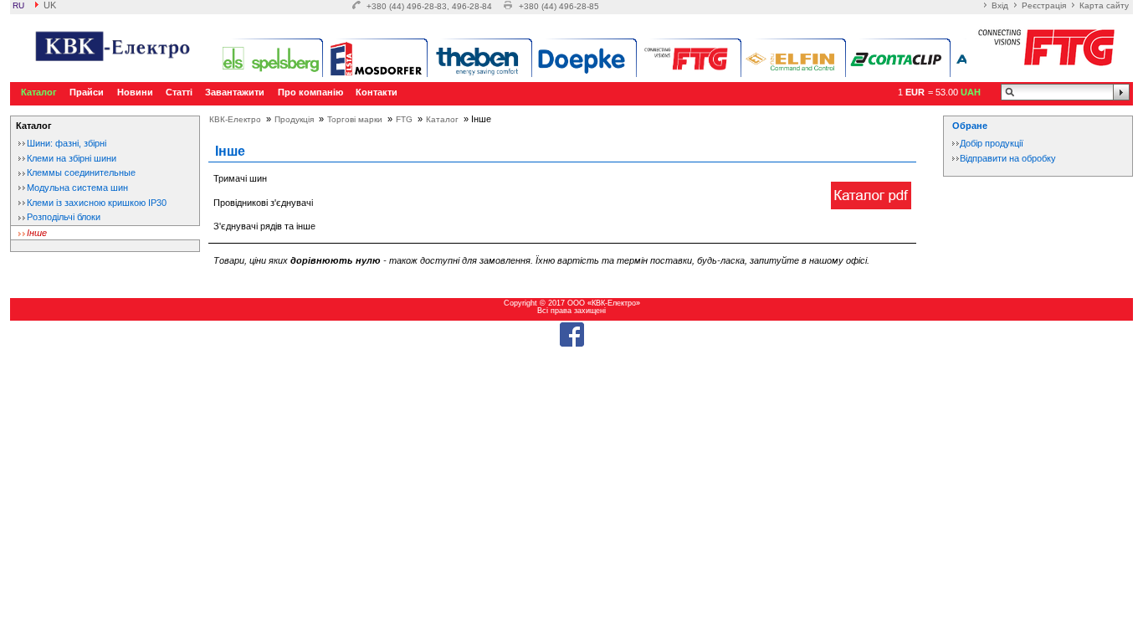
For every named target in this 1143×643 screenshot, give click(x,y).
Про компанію (310, 92)
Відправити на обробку (1008, 158)
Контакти (376, 92)
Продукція (294, 119)
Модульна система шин (77, 188)
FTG (404, 119)
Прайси (86, 92)
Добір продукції (991, 143)
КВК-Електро (235, 119)
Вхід (1000, 5)
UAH (971, 92)
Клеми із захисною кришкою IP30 (97, 203)
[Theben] (481, 59)
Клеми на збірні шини (71, 158)
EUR (915, 92)
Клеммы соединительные (81, 172)
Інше (37, 233)
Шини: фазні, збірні (66, 143)
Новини (135, 92)
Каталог (39, 92)
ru (18, 5)
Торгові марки (354, 119)
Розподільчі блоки (63, 217)
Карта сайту (1104, 5)
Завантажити (234, 92)
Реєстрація (1044, 5)
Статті (179, 92)
